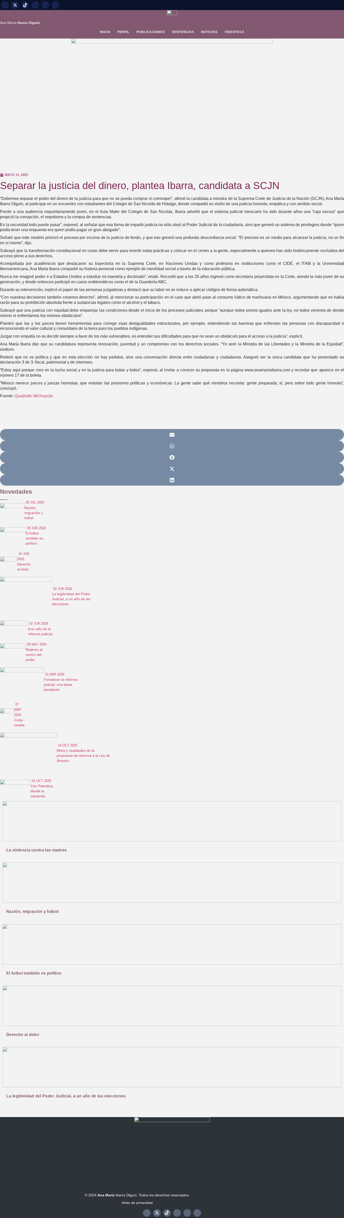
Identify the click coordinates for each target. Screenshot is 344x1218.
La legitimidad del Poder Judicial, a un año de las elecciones (66, 1096)
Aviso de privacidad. (138, 1203)
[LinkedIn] (55, 5)
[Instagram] (35, 5)
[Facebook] (5, 5)
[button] (172, 434)
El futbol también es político (33, 973)
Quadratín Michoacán (34, 396)
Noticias (209, 32)
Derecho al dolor (22, 1034)
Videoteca (235, 32)
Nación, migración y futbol (32, 911)
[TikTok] (25, 5)
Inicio (105, 32)
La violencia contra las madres (36, 850)
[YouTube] (45, 5)
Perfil (123, 32)
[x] (15, 5)
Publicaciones (150, 32)
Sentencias (183, 32)
